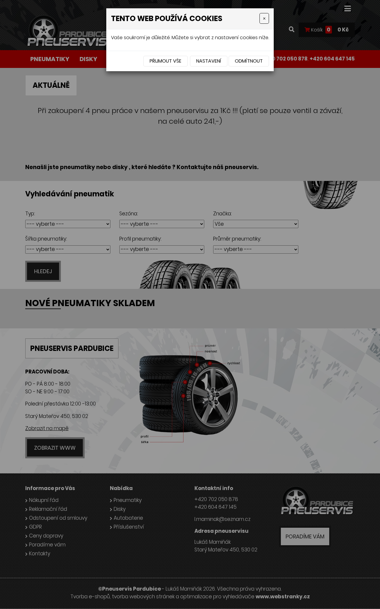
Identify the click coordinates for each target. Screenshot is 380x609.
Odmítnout (249, 61)
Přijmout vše (165, 61)
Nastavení (208, 61)
